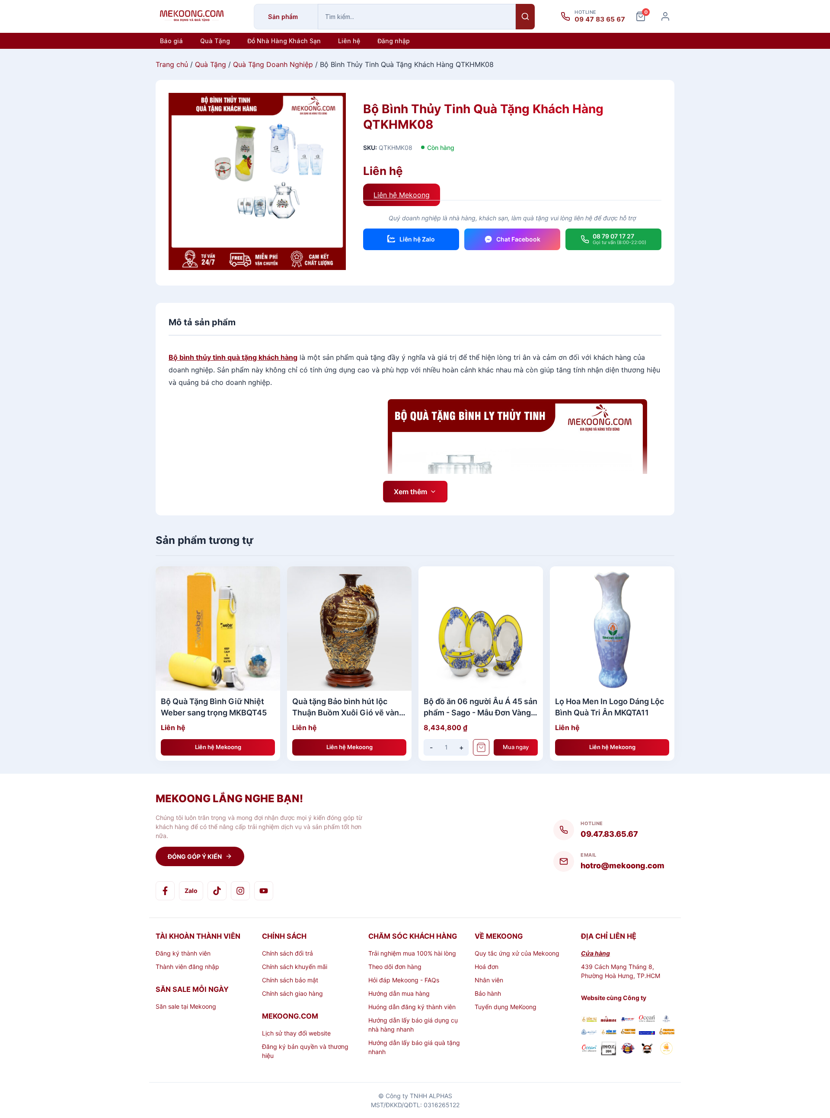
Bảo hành (488, 993)
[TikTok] (217, 890)
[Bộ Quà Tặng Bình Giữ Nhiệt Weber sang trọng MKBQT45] (218, 628)
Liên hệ (349, 40)
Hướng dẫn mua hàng (399, 993)
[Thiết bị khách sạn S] (647, 1049)
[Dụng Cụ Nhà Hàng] (628, 1049)
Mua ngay (516, 746)
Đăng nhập (393, 40)
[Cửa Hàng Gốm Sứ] (666, 1032)
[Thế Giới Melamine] (608, 1019)
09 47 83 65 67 (600, 19)
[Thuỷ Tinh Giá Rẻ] (628, 1032)
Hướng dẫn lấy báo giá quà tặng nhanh (414, 1047)
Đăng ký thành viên (183, 953)
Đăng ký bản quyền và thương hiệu (305, 1051)
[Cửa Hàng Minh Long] (666, 1019)
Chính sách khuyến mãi (294, 966)
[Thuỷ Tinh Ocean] (589, 1049)
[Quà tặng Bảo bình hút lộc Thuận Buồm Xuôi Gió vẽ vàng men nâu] (349, 628)
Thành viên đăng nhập (187, 966)
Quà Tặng (215, 40)
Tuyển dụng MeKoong (505, 1006)
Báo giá (171, 40)
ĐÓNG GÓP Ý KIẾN (195, 856)
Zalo (191, 890)
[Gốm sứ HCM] (608, 1032)
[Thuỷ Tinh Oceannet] (647, 1019)
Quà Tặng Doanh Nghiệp (273, 64)
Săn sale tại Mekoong (186, 1006)
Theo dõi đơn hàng (394, 966)
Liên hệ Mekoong (402, 195)
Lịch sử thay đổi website (296, 1033)
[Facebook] (165, 890)
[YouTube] (263, 890)
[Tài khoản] (665, 16)
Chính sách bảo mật (290, 980)
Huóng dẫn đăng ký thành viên (412, 1006)
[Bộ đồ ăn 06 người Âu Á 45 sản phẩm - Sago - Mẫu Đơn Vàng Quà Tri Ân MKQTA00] (480, 628)
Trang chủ (172, 64)
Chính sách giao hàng (292, 993)
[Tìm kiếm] (525, 16)
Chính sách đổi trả (287, 953)
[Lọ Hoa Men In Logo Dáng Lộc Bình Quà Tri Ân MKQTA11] (612, 628)
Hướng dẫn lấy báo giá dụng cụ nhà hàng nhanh (413, 1024)
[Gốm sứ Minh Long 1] (589, 1032)
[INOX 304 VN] (608, 1049)
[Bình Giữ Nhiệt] (628, 1019)
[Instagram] (240, 890)
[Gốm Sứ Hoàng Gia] (589, 1019)
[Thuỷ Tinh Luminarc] (647, 1032)
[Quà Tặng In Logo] (666, 1049)
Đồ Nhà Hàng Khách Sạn (284, 40)
